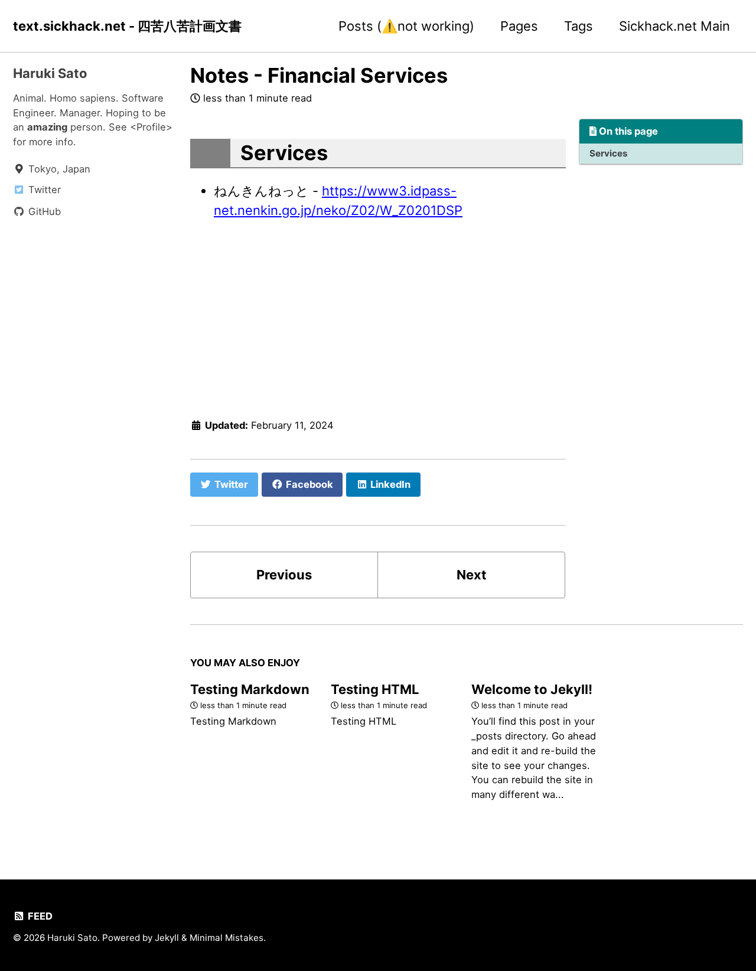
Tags (578, 26)
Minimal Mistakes (226, 937)
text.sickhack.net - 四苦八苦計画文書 (127, 26)
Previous (284, 574)
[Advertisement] (378, 316)
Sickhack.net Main (674, 26)
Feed (39, 916)
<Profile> (151, 127)
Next (472, 574)
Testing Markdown (249, 689)
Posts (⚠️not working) (406, 26)
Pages (519, 26)
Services (608, 153)
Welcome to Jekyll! (531, 689)
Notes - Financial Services (319, 75)
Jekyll (167, 937)
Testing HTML (375, 689)
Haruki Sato (50, 73)
